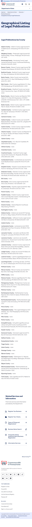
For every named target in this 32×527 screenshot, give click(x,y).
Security (3, 517)
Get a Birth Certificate (6, 491)
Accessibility (4, 515)
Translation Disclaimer (22, 515)
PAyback (3, 497)
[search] (26, 4)
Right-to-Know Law (6, 509)
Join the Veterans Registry (7, 494)
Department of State (8, 8)
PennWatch (4, 506)
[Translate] (22, 4)
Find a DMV (4, 489)
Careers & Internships (6, 504)
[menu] (29, 4)
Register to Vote (5, 486)
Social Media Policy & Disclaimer (12, 517)
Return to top (25, 456)
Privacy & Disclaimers (12, 515)
